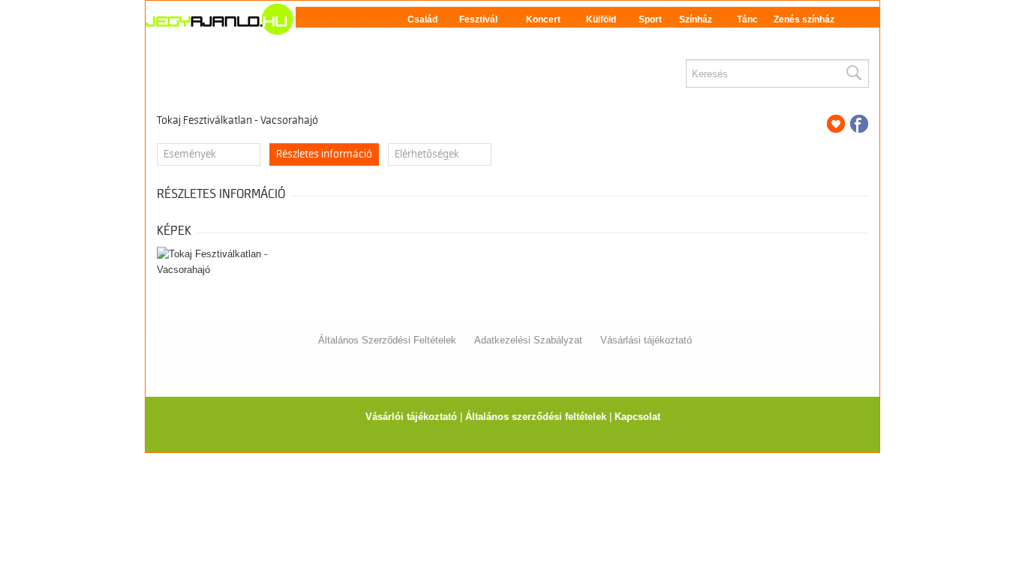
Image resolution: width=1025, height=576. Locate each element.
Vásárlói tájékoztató (411, 416)
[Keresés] (853, 73)
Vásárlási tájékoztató (646, 340)
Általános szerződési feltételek (535, 416)
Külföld (601, 19)
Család (422, 19)
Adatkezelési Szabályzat (528, 340)
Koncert (543, 19)
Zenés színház (804, 19)
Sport (650, 19)
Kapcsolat (637, 416)
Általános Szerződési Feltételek (387, 340)
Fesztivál (478, 19)
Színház (695, 19)
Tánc (747, 19)
